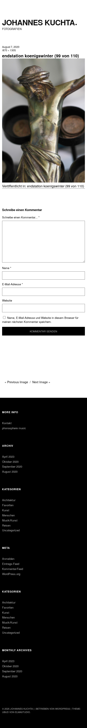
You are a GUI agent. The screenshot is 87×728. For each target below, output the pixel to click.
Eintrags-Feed (10, 564)
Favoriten (8, 505)
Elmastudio (22, 712)
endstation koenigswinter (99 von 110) (55, 186)
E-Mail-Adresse (12, 284)
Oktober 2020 (10, 462)
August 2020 (10, 472)
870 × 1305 (9, 50)
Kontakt (7, 423)
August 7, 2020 (10, 47)
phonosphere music (14, 428)
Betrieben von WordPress (53, 708)
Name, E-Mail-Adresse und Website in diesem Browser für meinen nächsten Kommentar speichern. (40, 320)
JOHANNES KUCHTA (38, 22)
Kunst (5, 510)
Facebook (5, 697)
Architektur (8, 500)
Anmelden (8, 559)
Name (6, 268)
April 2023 (8, 457)
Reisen (6, 525)
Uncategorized (11, 530)
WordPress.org (11, 574)
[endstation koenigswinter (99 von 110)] (43, 181)
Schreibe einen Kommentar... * (20, 217)
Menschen (8, 515)
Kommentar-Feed (12, 569)
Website (7, 300)
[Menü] (7, 5)
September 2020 (12, 466)
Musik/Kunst (10, 520)
